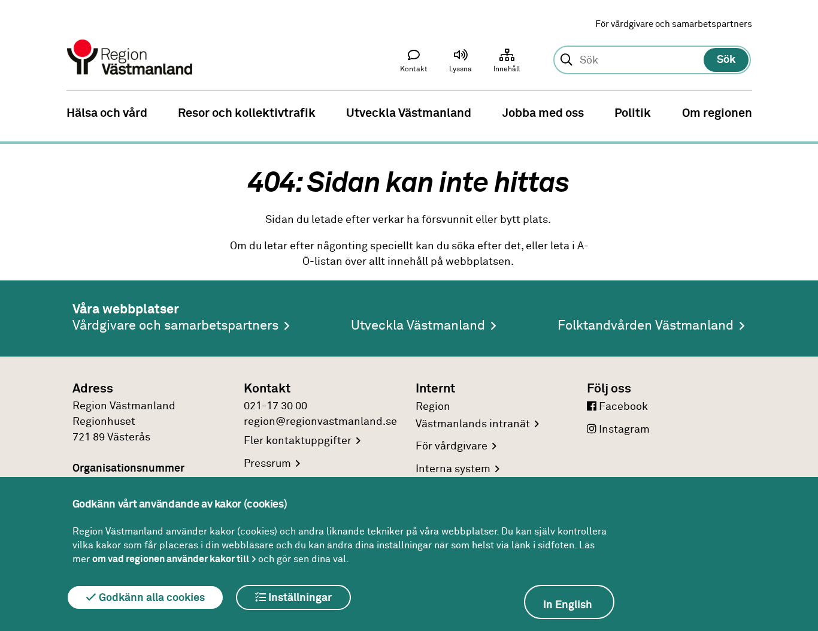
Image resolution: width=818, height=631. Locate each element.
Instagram (623, 429)
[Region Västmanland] (130, 40)
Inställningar (299, 598)
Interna (453, 469)
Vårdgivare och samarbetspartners (175, 326)
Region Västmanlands (473, 415)
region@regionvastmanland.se (320, 421)
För (451, 446)
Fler (298, 441)
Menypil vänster (18, 112)
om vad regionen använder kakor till (170, 559)
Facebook (622, 406)
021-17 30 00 (275, 406)
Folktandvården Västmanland (646, 326)
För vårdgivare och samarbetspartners (673, 24)
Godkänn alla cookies (150, 598)
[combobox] (652, 60)
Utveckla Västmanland (418, 326)
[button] (460, 64)
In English (567, 605)
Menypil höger (800, 112)
